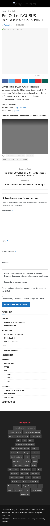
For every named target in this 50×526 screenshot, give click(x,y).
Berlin (11, 436)
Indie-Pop (35, 457)
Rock (24, 482)
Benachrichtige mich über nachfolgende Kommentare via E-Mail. (24, 289)
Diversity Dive (10, 394)
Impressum (6, 512)
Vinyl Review (36, 490)
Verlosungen (8, 402)
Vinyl (6, 370)
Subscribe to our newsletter (15, 282)
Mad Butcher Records (21, 465)
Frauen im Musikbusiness (14, 322)
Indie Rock (16, 461)
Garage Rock (15, 453)
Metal (34, 465)
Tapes (6, 367)
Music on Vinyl (8, 159)
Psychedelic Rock (16, 478)
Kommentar (7, 210)
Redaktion (8, 25)
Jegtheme (5, 521)
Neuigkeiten (12, 11)
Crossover (11, 156)
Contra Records (22, 436)
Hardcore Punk (16, 457)
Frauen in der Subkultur (20, 449)
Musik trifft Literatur (13, 334)
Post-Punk (24, 473)
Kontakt (15, 512)
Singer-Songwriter (29, 486)
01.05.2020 (20, 25)
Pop (39, 469)
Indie (27, 457)
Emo (24, 440)
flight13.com (21, 107)
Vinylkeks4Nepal (11, 341)
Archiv (5, 318)
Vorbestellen (22, 159)
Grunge (26, 453)
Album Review (19, 428)
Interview (27, 461)
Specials (6, 386)
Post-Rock (35, 473)
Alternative (31, 428)
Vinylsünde (9, 397)
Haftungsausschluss (38, 510)
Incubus (30, 156)
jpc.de (16, 110)
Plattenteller (10, 326)
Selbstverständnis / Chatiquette (31, 512)
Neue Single (25, 469)
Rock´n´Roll (34, 482)
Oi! (34, 469)
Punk (28, 478)
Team (10, 515)
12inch (9, 378)
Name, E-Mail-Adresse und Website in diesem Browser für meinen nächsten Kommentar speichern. (26, 274)
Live (4, 346)
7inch (9, 381)
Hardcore (35, 453)
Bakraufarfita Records (32, 432)
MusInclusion (10, 338)
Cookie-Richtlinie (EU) (9, 510)
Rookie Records (14, 486)
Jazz (35, 461)
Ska (40, 486)
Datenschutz (24, 510)
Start (3, 515)
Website (5, 262)
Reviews (5, 359)
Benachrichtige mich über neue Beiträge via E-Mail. (23, 298)
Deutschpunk (35, 436)
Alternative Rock (15, 432)
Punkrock (36, 478)
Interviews (7, 330)
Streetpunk (18, 490)
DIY (18, 440)
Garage (34, 449)
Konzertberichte (11, 350)
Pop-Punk (14, 473)
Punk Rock (15, 482)
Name (5, 241)
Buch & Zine (9, 364)
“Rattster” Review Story (14, 390)
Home (4, 11)
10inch (9, 374)
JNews (9, 519)
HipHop (21, 156)
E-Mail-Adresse (9, 251)
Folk (30, 440)
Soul (9, 490)
